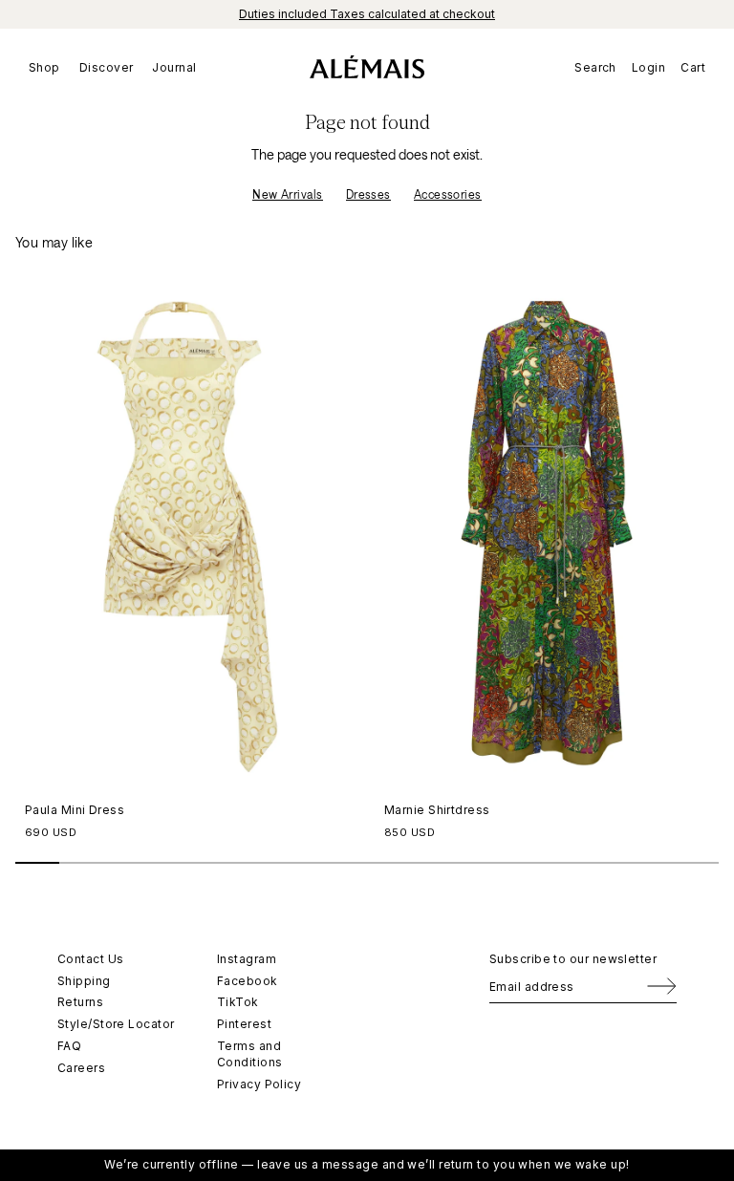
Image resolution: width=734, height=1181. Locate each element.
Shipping (84, 981)
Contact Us (90, 959)
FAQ (69, 1046)
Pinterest (244, 1024)
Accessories (448, 194)
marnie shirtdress (437, 810)
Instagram (246, 959)
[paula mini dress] (187, 533)
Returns (80, 1002)
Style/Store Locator (116, 1024)
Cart (692, 67)
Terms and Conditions (250, 1054)
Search (595, 67)
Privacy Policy (259, 1084)
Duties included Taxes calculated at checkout (367, 14)
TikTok (238, 1002)
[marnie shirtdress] (547, 533)
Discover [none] (106, 67)
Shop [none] (44, 67)
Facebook (247, 981)
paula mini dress (74, 810)
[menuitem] (49, 66)
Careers (81, 1068)
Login (648, 67)
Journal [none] (174, 67)
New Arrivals (287, 194)
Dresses (368, 194)
